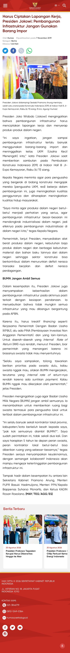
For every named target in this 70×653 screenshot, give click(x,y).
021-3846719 (12, 605)
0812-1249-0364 (14, 611)
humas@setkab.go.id (17, 617)
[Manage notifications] (62, 645)
